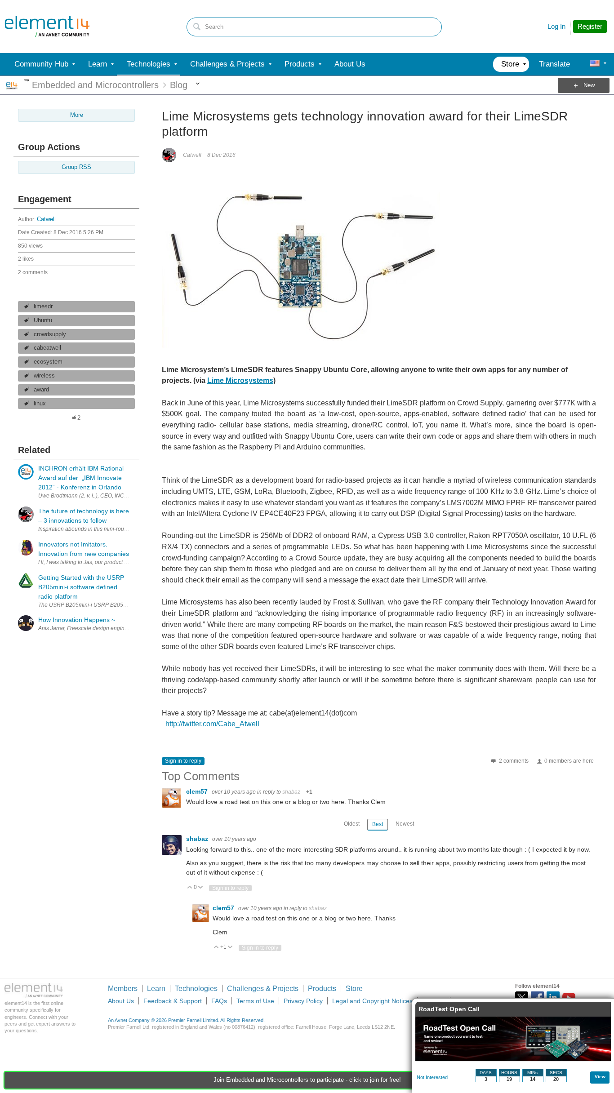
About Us (121, 1000)
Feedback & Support (172, 1000)
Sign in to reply (183, 761)
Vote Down (201, 888)
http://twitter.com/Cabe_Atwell (212, 724)
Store (354, 988)
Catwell (46, 219)
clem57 (197, 791)
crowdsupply (50, 334)
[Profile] (595, 64)
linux (40, 403)
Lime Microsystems (240, 380)
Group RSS (76, 167)
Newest (405, 824)
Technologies (196, 988)
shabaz (291, 792)
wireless (44, 376)
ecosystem (48, 362)
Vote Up (190, 888)
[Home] (47, 26)
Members (123, 988)
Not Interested (432, 1077)
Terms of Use (255, 1000)
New (589, 85)
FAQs (219, 1000)
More (26, 80)
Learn (156, 988)
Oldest (352, 824)
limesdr (43, 306)
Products (322, 988)
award (41, 390)
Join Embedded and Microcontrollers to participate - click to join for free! (307, 1080)
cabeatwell (47, 348)
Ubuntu (43, 320)
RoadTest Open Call (449, 1009)
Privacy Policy (303, 1000)
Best (377, 824)
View (600, 1076)
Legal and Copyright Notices (372, 1000)
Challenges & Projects (262, 988)
